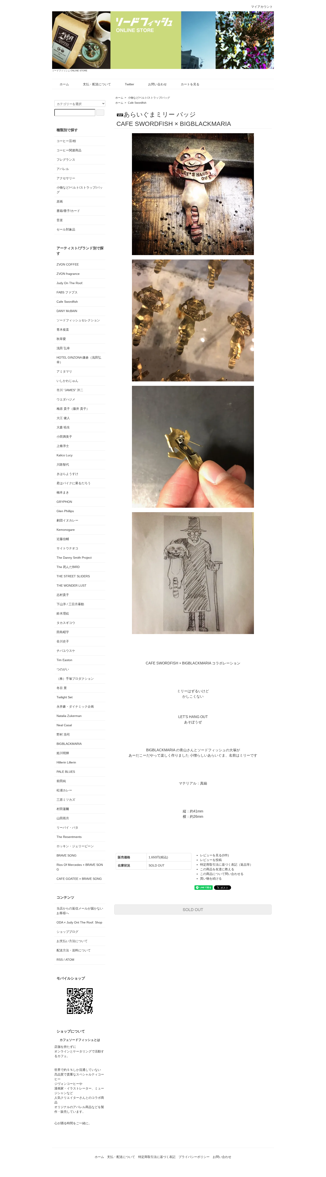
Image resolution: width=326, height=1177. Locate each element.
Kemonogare (66, 529)
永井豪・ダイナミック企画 (75, 706)
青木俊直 (63, 329)
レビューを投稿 (211, 860)
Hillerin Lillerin (66, 762)
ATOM (69, 959)
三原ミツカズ (66, 799)
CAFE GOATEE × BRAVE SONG (79, 878)
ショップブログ (67, 931)
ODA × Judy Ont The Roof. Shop (79, 922)
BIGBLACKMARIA (69, 744)
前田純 (61, 781)
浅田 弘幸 (63, 348)
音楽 (60, 220)
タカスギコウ (66, 623)
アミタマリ (64, 371)
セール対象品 (66, 229)
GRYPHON (64, 502)
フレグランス (66, 159)
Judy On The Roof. (70, 283)
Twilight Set (65, 697)
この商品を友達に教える (217, 869)
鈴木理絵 (63, 613)
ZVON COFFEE (68, 264)
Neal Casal (64, 725)
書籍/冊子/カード (68, 211)
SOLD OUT (193, 909)
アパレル (63, 169)
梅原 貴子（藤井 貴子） (73, 408)
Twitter (129, 84)
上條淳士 (63, 446)
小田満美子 (64, 436)
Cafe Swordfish (137, 102)
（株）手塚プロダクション (75, 678)
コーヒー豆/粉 (66, 141)
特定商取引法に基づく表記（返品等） (226, 864)
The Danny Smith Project (74, 557)
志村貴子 (63, 595)
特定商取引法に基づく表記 (156, 1157)
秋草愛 (61, 339)
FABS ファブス (67, 292)
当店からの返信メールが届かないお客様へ (80, 911)
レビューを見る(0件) (214, 855)
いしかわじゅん (67, 381)
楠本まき (63, 492)
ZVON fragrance (68, 273)
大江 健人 (63, 418)
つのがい (63, 669)
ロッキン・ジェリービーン (75, 846)
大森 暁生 (63, 427)
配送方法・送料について (74, 950)
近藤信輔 (63, 539)
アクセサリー (66, 178)
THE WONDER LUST (71, 585)
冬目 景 (62, 688)
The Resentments (69, 837)
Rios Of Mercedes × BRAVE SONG (80, 867)
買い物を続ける (211, 878)
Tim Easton (64, 660)
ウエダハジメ (66, 399)
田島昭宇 (63, 632)
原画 (60, 201)
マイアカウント (262, 6)
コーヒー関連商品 (69, 150)
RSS (60, 959)
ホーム (64, 84)
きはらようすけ (67, 474)
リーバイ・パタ (67, 827)
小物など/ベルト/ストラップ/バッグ (149, 97)
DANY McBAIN (67, 311)
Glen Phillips (65, 511)
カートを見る (190, 84)
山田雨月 (63, 818)
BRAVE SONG (67, 855)
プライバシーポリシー (194, 1157)
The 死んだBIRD (68, 567)
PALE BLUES (66, 771)
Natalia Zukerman (69, 716)
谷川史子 (63, 641)
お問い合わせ (157, 84)
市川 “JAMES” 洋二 (70, 390)
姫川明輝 (63, 753)
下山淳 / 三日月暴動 (70, 604)
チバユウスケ (66, 650)
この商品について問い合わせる (222, 874)
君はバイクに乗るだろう (74, 483)
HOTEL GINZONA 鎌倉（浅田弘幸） (79, 360)
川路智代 (63, 464)
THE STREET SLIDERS (73, 576)
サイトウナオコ (67, 548)
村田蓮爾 (63, 809)
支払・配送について (97, 84)
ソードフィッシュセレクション (78, 320)
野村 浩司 (63, 734)
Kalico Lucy (65, 455)
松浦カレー (64, 790)
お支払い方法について (72, 941)
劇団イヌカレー (67, 520)
